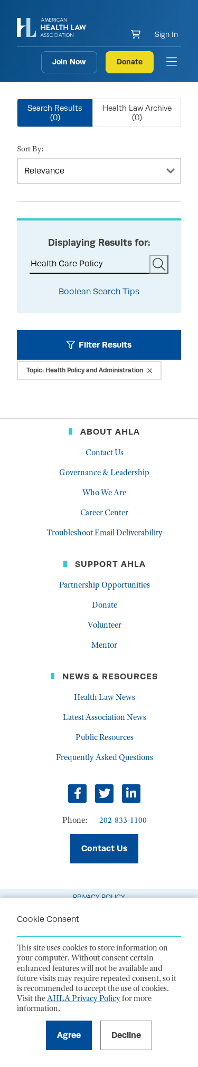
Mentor (104, 645)
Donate (130, 61)
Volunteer (104, 625)
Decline (126, 1035)
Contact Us (105, 452)
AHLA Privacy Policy (83, 998)
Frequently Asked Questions (104, 757)
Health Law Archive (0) (137, 112)
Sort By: (30, 148)
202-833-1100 (123, 820)
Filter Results (105, 345)
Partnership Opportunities (104, 585)
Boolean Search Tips (99, 291)
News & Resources (110, 676)
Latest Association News (104, 717)
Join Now (69, 61)
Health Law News (104, 697)
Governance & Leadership (104, 472)
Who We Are (104, 492)
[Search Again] (158, 264)
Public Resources (105, 737)
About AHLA (110, 432)
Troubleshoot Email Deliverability (104, 532)
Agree (69, 1035)
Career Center (104, 512)
